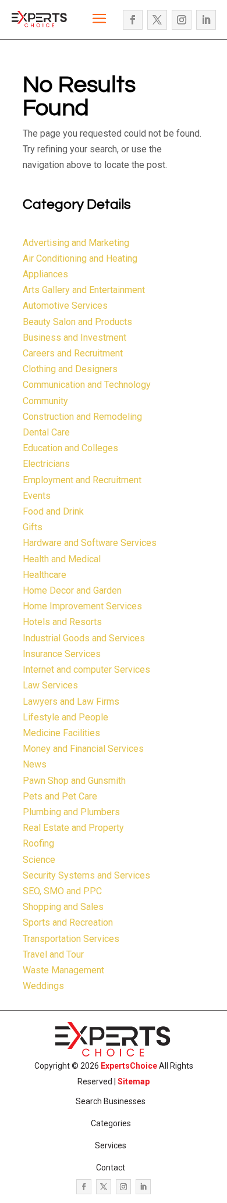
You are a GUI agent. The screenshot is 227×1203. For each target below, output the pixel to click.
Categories (111, 1123)
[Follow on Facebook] (133, 20)
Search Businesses (111, 1101)
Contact (110, 1167)
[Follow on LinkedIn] (206, 20)
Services (110, 1145)
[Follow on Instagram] (181, 20)
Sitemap (134, 1081)
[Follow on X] (157, 20)
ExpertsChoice (129, 1065)
